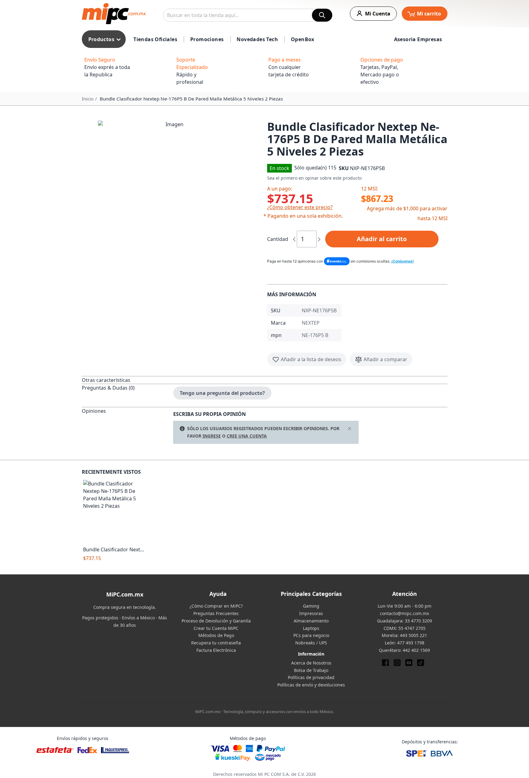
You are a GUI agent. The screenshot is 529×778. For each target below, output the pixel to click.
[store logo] (114, 13)
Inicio (88, 99)
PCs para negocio (311, 635)
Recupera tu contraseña (216, 643)
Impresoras (311, 613)
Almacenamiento (311, 621)
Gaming (311, 606)
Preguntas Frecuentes (216, 613)
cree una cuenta (247, 436)
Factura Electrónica (216, 650)
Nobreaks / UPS (311, 643)
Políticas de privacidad (311, 677)
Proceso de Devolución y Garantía (216, 621)
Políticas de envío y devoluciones (311, 685)
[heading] (127, 380)
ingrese (212, 436)
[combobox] (247, 15)
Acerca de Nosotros (311, 663)
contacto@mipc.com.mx (404, 613)
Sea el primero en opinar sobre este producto (314, 178)
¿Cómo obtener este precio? (300, 207)
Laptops (311, 628)
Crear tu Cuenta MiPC (216, 628)
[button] (172, 195)
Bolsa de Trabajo (311, 670)
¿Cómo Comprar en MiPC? (216, 606)
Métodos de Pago (216, 635)
